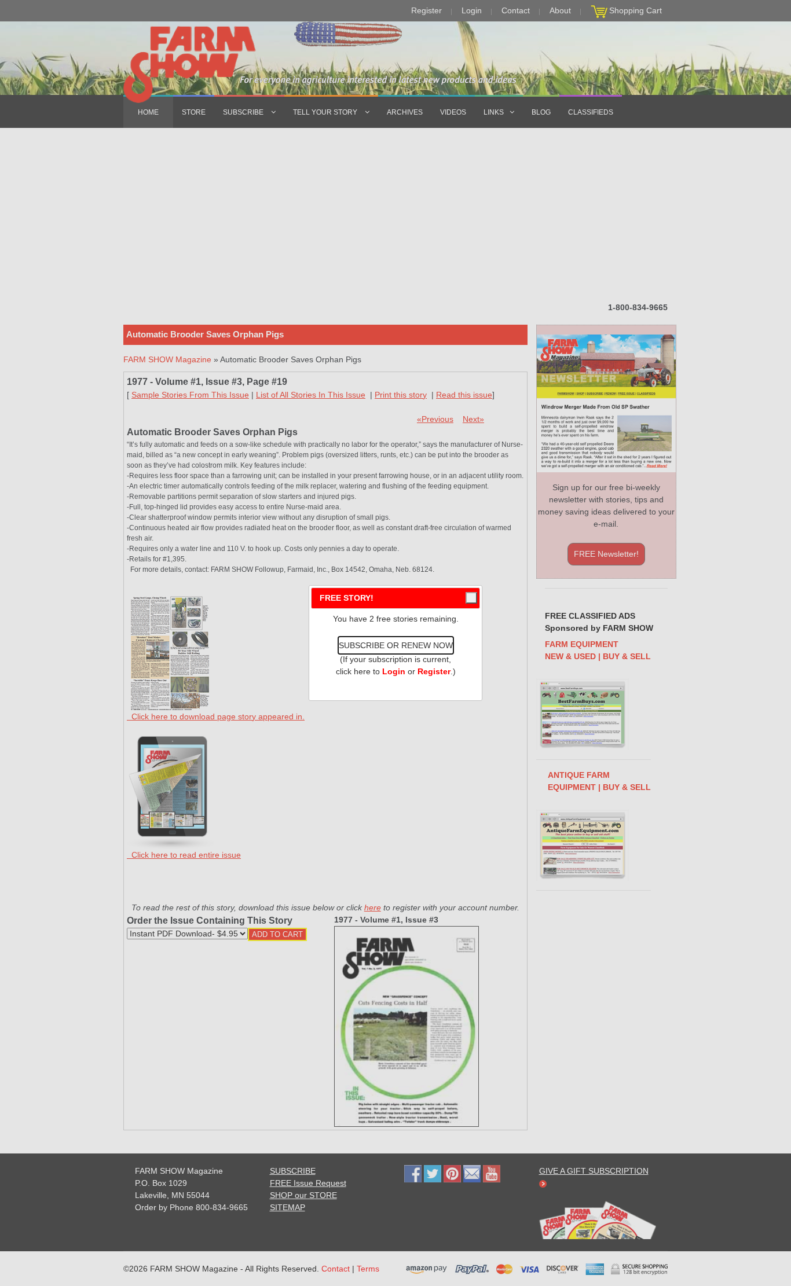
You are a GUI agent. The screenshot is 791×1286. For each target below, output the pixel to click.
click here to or (393, 671)
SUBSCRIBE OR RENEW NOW (396, 645)
